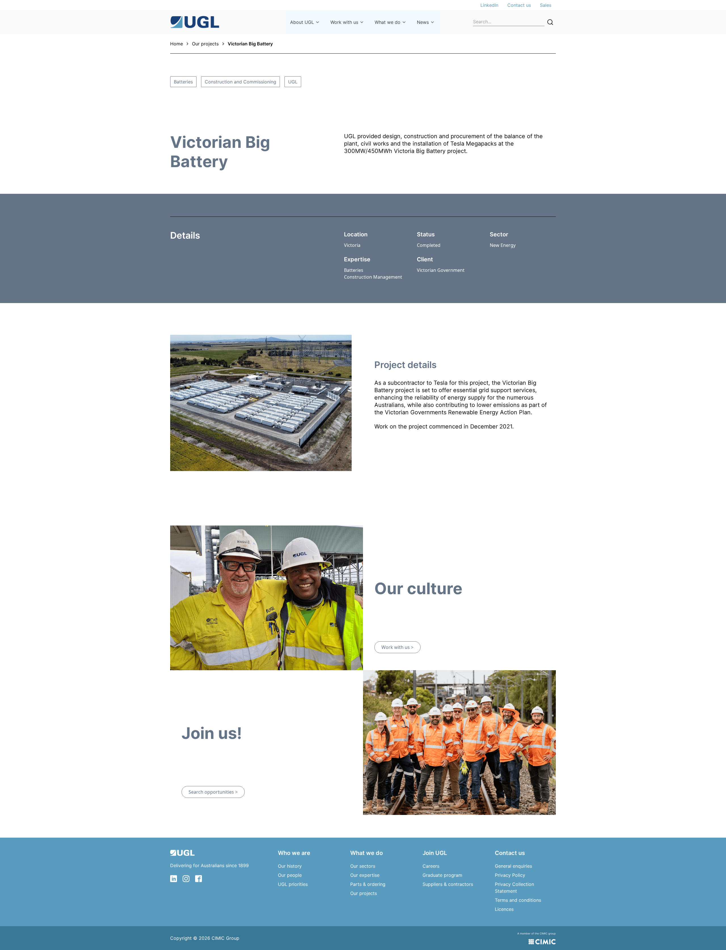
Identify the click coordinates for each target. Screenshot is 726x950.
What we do (387, 22)
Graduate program (442, 875)
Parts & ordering (367, 884)
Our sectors (362, 866)
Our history (290, 866)
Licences (504, 909)
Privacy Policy (510, 875)
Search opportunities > (213, 792)
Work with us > (397, 647)
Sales (545, 5)
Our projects (205, 44)
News (423, 22)
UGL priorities (293, 884)
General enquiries (513, 866)
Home (176, 44)
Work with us (344, 22)
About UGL (302, 22)
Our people (290, 875)
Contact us (519, 5)
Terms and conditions (518, 900)
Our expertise (364, 875)
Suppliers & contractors (448, 884)
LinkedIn (489, 5)
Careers (431, 866)
